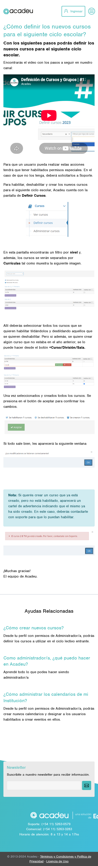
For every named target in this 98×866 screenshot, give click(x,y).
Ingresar (76, 11)
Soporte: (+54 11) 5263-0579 (49, 824)
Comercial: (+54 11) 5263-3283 (49, 829)
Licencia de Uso (57, 861)
